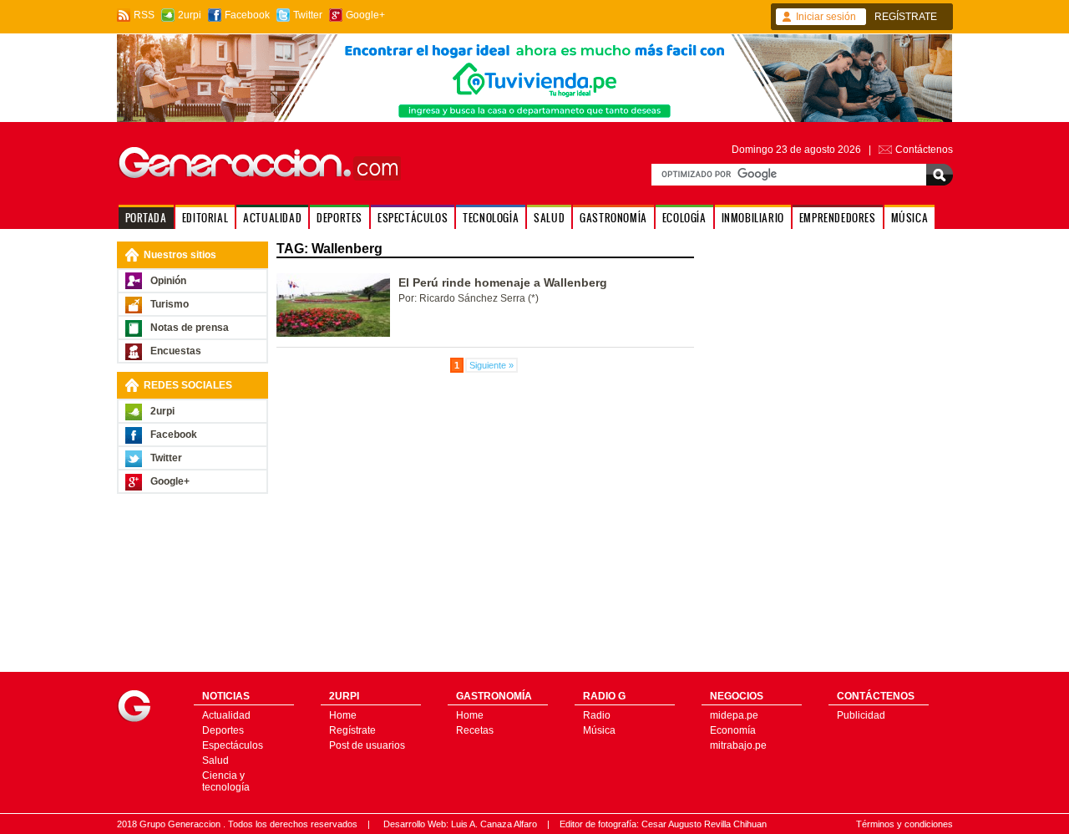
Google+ (365, 15)
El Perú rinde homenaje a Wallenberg (502, 282)
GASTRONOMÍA (613, 218)
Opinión (168, 281)
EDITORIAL (205, 218)
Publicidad (861, 715)
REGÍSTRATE (905, 17)
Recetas (475, 730)
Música (599, 730)
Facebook (247, 15)
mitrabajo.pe (738, 745)
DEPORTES (339, 218)
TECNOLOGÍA (491, 218)
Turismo (169, 304)
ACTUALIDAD (272, 218)
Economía (733, 730)
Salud (215, 760)
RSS (144, 15)
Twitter (307, 15)
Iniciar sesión (826, 17)
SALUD (549, 218)
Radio (596, 715)
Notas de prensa (189, 327)
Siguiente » (491, 365)
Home (343, 715)
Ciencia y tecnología (226, 781)
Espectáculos (232, 745)
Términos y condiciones (904, 824)
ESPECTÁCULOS (412, 218)
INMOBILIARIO (753, 218)
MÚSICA (910, 218)
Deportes (223, 730)
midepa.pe (734, 715)
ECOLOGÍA (684, 218)
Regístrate (352, 730)
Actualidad (226, 715)
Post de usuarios (367, 745)
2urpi (189, 15)
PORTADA (146, 218)
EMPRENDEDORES (837, 218)
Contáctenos (924, 149)
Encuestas (175, 351)
